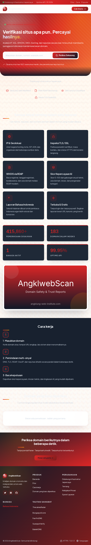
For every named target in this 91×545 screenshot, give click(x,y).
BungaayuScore (39, 513)
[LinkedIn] (11, 493)
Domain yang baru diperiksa (44, 491)
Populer (84, 2)
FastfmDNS (37, 518)
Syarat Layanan (68, 494)
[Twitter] (5, 493)
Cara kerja (37, 487)
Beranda (36, 479)
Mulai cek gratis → (45, 458)
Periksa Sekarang (67, 55)
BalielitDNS (37, 529)
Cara (78, 2)
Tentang (65, 486)
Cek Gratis (78, 9)
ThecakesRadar (39, 507)
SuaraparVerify (39, 524)
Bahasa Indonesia (10, 506)
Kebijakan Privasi (69, 490)
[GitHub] (16, 493)
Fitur (72, 2)
